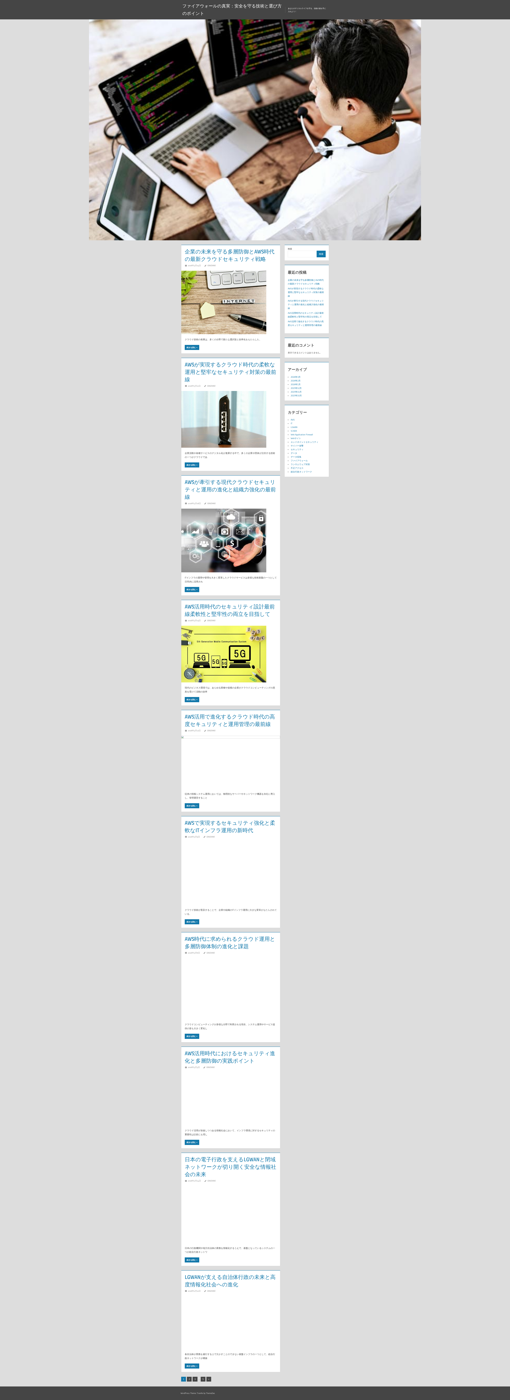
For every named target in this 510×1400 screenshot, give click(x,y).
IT (291, 423)
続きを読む (191, 347)
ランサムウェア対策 (300, 464)
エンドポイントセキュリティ (304, 442)
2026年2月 (296, 380)
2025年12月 (296, 388)
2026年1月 (296, 384)
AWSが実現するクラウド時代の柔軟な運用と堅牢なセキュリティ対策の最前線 (230, 372)
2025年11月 (296, 391)
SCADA (294, 430)
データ (294, 453)
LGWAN (294, 427)
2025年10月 (296, 395)
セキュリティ (297, 449)
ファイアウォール (299, 460)
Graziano (211, 265)
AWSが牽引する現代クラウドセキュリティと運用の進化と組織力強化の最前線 (230, 489)
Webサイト (296, 438)
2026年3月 (296, 377)
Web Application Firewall (302, 434)
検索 (290, 248)
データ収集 (296, 457)
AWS (293, 419)
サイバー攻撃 (297, 445)
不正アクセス (297, 468)
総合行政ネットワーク (301, 471)
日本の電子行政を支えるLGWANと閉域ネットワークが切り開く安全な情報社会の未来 (230, 1166)
